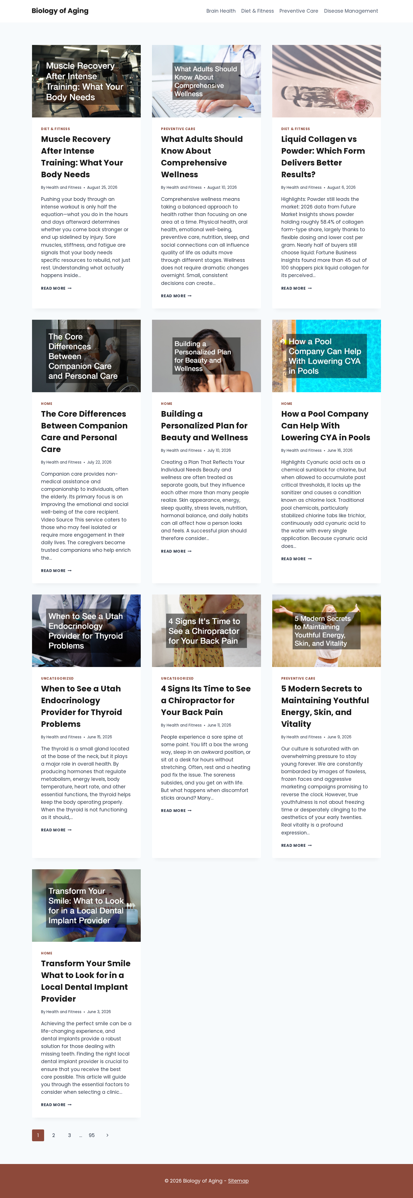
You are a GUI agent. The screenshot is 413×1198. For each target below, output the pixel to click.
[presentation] (86, 81)
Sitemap (238, 1180)
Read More (56, 288)
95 (92, 1135)
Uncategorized (57, 678)
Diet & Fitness (257, 11)
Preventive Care (299, 11)
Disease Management (351, 11)
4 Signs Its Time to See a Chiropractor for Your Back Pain (206, 700)
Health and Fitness (63, 187)
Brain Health (221, 11)
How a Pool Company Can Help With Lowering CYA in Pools (325, 426)
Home (46, 403)
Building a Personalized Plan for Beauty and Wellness (204, 426)
